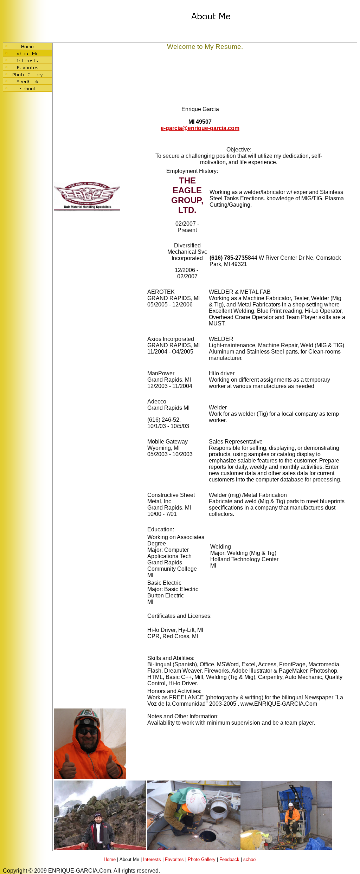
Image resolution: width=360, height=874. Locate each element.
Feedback (229, 859)
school (250, 859)
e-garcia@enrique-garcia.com (200, 128)
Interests (152, 859)
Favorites (174, 859)
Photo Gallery (202, 859)
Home (110, 859)
